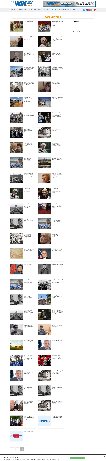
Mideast (30, 9)
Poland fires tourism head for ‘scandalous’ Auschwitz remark (56, 220)
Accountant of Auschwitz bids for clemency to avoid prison (56, 190)
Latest (16, 9)
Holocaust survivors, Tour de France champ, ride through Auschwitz (29, 114)
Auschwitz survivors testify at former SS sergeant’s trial (28, 402)
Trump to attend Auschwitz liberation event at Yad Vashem (56, 53)
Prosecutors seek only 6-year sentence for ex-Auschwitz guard (57, 342)
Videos (21, 9)
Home (11, 9)
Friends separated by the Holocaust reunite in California (29, 144)
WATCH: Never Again (28, 431)
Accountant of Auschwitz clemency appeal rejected (28, 190)
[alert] (53, 458)
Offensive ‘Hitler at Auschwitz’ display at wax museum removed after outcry (57, 205)
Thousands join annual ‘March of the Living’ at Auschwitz (57, 417)
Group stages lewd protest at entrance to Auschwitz (57, 296)
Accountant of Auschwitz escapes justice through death (56, 144)
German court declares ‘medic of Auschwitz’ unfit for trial (29, 387)
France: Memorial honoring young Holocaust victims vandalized (27, 236)
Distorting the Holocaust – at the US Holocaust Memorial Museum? (57, 99)
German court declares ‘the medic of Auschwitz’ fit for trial (57, 402)
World (35, 9)
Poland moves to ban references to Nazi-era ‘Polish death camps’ (29, 175)
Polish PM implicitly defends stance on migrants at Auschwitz (29, 266)
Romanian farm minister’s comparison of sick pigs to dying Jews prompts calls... (29, 99)
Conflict (40, 9)
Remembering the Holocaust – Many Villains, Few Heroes (56, 357)
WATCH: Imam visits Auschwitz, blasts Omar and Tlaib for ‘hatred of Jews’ (29, 84)
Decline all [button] (93, 458)
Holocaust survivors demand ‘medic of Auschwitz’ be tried (28, 296)
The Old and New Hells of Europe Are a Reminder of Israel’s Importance (29, 357)
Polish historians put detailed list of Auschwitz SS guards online (28, 312)
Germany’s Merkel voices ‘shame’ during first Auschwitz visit (29, 38)
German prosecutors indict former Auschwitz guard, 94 (57, 129)
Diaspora (46, 9)
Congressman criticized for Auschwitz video (57, 250)
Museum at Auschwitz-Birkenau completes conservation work (29, 342)
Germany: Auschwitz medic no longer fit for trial (29, 220)
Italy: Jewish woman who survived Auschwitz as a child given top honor (57, 175)
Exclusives (57, 9)
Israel (25, 9)
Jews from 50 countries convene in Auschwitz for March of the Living (29, 281)
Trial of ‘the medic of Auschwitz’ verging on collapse (57, 387)
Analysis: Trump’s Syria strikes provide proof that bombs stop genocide (29, 69)
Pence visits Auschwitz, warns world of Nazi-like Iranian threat (57, 68)
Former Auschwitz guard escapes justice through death (57, 266)
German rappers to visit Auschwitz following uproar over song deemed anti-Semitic (57, 114)
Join (68, 9)
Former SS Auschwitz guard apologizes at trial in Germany (29, 372)
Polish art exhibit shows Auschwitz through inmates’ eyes (29, 250)
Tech (51, 9)
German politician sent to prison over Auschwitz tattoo (57, 326)
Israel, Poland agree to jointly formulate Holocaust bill (29, 159)
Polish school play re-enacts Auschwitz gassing (28, 23)
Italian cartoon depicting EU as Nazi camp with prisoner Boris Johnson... (57, 23)
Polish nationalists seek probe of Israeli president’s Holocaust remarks (29, 129)
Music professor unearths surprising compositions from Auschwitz (56, 84)
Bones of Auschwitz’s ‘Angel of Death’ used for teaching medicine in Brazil (29, 327)
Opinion (63, 9)
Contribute (73, 9)
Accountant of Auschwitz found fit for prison (57, 235)
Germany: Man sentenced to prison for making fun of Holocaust (29, 205)
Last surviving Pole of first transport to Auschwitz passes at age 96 (29, 53)
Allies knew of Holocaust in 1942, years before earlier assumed (57, 281)
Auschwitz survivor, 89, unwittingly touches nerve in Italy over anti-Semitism (57, 38)
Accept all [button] (77, 458)
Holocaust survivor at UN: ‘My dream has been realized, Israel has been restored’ (57, 312)
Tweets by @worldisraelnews (81, 32)
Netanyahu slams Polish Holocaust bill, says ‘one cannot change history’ (57, 159)
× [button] (104, 456)
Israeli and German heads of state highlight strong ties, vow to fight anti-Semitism (29, 418)
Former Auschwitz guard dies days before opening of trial (57, 372)
